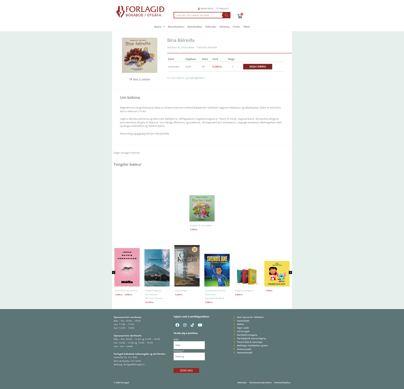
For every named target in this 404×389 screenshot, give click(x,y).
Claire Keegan (181, 290)
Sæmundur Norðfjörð (214, 298)
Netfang (179, 350)
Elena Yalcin (210, 294)
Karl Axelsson (151, 294)
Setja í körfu (258, 66)
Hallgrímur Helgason (244, 290)
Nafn (176, 339)
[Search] (226, 15)
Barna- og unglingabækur (191, 77)
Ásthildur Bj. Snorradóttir (180, 47)
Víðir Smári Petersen (154, 298)
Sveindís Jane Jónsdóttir (215, 290)
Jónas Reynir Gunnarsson (126, 290)
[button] (139, 79)
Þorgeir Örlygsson (153, 290)
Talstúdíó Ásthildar (207, 47)
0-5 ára (171, 77)
